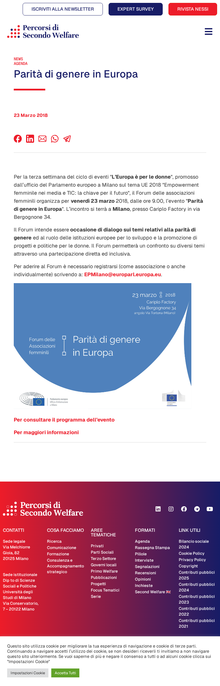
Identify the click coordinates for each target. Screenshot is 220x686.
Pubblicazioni (104, 577)
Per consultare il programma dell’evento (64, 419)
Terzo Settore (103, 558)
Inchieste (144, 585)
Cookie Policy (192, 553)
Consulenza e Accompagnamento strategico (65, 566)
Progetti (98, 583)
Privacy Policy (192, 559)
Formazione (58, 553)
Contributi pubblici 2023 (197, 599)
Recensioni (145, 572)
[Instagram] (171, 509)
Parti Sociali (102, 552)
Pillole (141, 553)
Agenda (21, 63)
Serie (96, 596)
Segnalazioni (147, 566)
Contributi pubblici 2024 (197, 587)
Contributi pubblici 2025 (197, 575)
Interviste (144, 560)
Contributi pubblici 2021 (197, 623)
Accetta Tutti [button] (65, 672)
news (18, 58)
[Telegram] (197, 509)
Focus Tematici (105, 590)
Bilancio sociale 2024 (194, 544)
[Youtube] (209, 509)
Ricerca (54, 541)
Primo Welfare (104, 571)
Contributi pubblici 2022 (197, 611)
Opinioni (143, 579)
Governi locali (104, 564)
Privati (97, 545)
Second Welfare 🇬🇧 (153, 591)
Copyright (188, 566)
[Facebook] (18, 141)
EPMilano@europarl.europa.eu (122, 274)
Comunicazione (61, 547)
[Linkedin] (158, 509)
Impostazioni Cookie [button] (28, 672)
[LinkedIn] (30, 141)
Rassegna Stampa (152, 547)
